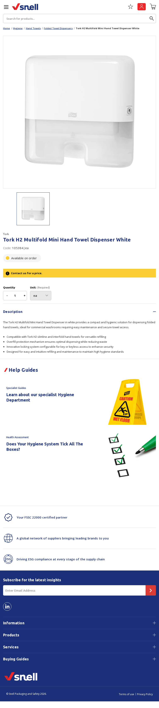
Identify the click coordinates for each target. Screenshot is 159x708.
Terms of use (126, 694)
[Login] (141, 6)
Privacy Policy (145, 694)
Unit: (40, 287)
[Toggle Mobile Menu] (4, 7)
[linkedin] (7, 606)
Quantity (9, 287)
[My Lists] (130, 8)
